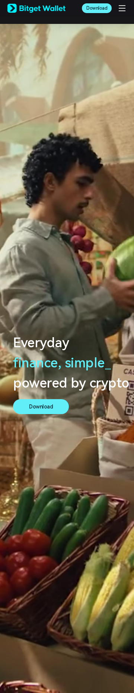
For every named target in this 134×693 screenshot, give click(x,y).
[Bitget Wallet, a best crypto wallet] (36, 8)
